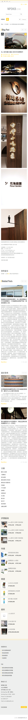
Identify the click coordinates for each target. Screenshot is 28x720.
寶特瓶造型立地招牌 (14, 656)
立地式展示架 (12, 686)
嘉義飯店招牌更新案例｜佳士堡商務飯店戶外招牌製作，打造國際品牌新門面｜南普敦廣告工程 (14, 391)
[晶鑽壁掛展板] (4, 635)
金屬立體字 (4, 571)
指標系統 (3, 558)
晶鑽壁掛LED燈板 (13, 625)
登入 (22, 4)
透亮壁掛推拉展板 (13, 617)
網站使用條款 (5, 717)
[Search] (21, 14)
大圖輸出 (3, 539)
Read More (4, 357)
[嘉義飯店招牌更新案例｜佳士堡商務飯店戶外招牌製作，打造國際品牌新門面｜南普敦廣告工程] (14, 381)
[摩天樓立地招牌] (4, 666)
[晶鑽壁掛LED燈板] (4, 627)
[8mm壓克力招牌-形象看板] (4, 589)
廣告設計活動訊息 (5, 547)
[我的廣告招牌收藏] (4, 1)
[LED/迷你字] (4, 680)
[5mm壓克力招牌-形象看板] (4, 605)
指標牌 (8, 56)
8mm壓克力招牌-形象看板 (15, 587)
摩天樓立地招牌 (12, 663)
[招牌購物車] (7, 1)
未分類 (3, 560)
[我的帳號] (2, 1)
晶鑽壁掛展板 (12, 633)
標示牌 (3, 563)
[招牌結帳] (9, 1)
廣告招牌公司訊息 (5, 544)
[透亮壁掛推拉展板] (4, 620)
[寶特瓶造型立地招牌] (4, 658)
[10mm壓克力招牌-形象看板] (4, 597)
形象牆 (3, 550)
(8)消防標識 (11, 694)
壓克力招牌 (4, 536)
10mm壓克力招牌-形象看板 (16, 595)
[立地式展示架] (4, 688)
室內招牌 (3, 542)
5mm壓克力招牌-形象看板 (15, 603)
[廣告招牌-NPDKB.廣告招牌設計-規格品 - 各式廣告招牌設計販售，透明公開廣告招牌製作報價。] (14, 9)
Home (2, 24)
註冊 (26, 4)
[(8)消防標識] (4, 696)
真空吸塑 (3, 568)
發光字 (12, 56)
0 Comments (16, 54)
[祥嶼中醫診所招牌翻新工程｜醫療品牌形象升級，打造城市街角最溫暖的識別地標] (14, 461)
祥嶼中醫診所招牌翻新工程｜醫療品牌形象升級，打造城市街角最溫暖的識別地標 (14, 300)
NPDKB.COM (7, 54)
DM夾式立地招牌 (13, 648)
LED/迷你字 (11, 678)
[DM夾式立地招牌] (4, 650)
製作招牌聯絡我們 (6, 715)
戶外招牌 (6, 24)
